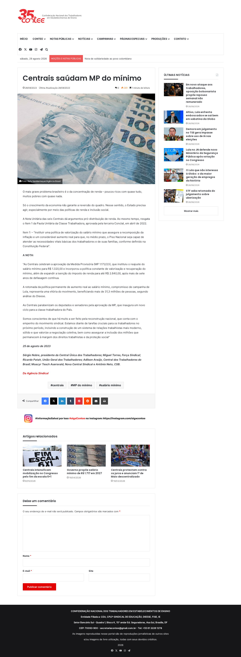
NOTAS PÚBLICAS (60, 38)
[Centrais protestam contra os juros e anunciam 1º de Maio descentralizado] (130, 456)
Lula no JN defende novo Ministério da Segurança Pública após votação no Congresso (202, 155)
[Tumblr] (70, 401)
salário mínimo (111, 385)
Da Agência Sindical (36, 373)
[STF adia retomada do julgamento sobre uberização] (173, 195)
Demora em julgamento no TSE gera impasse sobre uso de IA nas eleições (201, 134)
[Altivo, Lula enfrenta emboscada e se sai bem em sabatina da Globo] (173, 117)
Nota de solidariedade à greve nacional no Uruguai (112, 58)
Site (91, 570)
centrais (58, 385)
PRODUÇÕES (159, 38)
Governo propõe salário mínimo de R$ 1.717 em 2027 (84, 471)
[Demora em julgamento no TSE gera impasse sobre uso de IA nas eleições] (173, 134)
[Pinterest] (79, 401)
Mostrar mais (191, 211)
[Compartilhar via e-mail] (96, 401)
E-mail (27, 570)
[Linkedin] (62, 401)
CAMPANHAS (105, 38)
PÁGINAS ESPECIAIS (132, 38)
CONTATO (180, 38)
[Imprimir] (104, 401)
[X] (53, 401)
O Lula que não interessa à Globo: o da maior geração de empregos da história (202, 175)
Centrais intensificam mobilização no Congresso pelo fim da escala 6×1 (40, 473)
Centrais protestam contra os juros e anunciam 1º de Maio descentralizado (129, 473)
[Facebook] (45, 401)
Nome (27, 555)
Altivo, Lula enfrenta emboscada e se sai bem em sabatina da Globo (202, 116)
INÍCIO (24, 38)
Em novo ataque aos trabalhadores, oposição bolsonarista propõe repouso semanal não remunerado (201, 93)
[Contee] (50, 16)
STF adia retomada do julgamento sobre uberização (200, 194)
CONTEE (38, 38)
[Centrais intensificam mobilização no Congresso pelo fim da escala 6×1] (42, 456)
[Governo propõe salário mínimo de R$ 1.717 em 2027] (86, 456)
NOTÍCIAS (84, 38)
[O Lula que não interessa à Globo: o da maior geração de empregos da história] (173, 175)
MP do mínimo (82, 385)
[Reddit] (87, 401)
